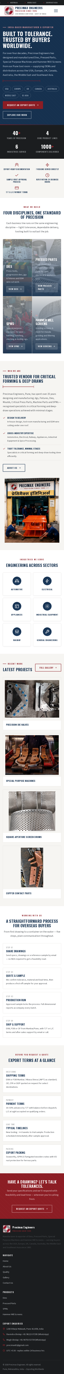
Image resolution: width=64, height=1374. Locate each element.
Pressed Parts (9, 1303)
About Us (12, 467)
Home (5, 1261)
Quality (6, 1272)
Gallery (6, 1277)
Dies (5, 1297)
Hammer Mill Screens (12, 1314)
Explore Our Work (17, 114)
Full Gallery (46, 667)
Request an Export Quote (21, 105)
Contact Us (8, 1283)
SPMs (5, 1308)
